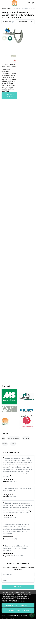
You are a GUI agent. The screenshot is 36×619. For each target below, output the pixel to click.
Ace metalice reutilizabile (6, 70)
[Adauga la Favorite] (14, 61)
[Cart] (33, 3)
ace (3, 438)
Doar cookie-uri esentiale (18, 610)
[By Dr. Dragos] (27, 421)
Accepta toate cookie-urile (18, 605)
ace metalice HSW (13, 438)
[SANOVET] (5, 421)
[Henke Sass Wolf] (9, 409)
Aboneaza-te (18, 587)
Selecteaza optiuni (9, 96)
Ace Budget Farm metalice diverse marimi (9, 66)
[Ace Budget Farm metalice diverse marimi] (9, 56)
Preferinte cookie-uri (18, 615)
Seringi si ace (6, 9)
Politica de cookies (20, 596)
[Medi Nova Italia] (27, 409)
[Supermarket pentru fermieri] (14, 3)
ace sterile (26, 438)
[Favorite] (29, 3)
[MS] (9, 396)
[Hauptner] (27, 396)
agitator (13, 444)
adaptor (4, 444)
